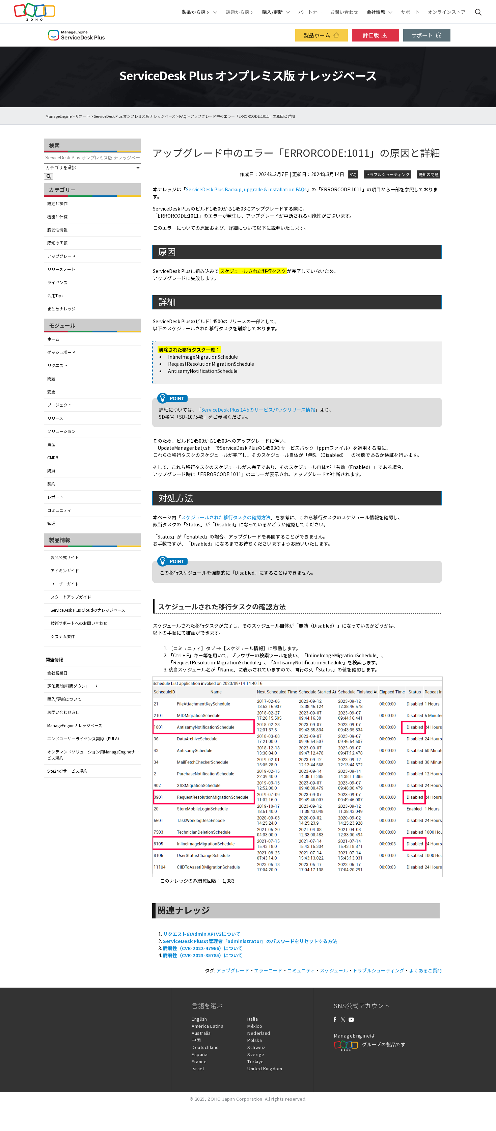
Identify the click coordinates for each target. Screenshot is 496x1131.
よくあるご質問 (425, 970)
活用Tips (55, 296)
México (254, 1026)
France (199, 1061)
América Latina (207, 1026)
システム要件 (63, 636)
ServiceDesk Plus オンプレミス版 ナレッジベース (134, 116)
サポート (410, 11)
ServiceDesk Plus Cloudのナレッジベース (88, 610)
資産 (51, 444)
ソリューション (61, 431)
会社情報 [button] (375, 11)
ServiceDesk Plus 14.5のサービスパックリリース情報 (258, 409)
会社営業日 (57, 673)
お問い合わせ (344, 11)
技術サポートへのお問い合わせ (79, 623)
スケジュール (334, 970)
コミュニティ (59, 510)
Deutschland (205, 1047)
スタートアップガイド (71, 597)
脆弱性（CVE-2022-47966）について (203, 948)
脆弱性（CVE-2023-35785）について (203, 955)
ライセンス (57, 282)
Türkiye (255, 1061)
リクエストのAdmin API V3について (202, 934)
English (199, 1019)
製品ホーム (316, 35)
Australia (201, 1033)
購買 (51, 471)
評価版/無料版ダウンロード (72, 686)
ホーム (53, 339)
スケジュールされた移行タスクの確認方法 (226, 517)
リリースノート (61, 269)
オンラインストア (447, 11)
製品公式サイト (65, 557)
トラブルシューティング (387, 174)
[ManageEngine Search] (478, 12)
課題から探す (240, 11)
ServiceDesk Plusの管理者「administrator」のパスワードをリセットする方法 (250, 941)
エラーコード (268, 970)
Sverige (256, 1054)
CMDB (52, 457)
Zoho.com (34, 12)
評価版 (371, 35)
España (200, 1054)
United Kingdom (264, 1068)
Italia (252, 1019)
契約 (51, 484)
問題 (51, 379)
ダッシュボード (61, 352)
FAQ (183, 116)
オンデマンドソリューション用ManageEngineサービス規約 (93, 755)
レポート (55, 497)
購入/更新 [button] (272, 11)
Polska (254, 1040)
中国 (196, 1040)
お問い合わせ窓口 (63, 712)
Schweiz (256, 1047)
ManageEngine (59, 116)
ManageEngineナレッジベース (74, 725)
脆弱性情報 (57, 230)
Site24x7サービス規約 (67, 771)
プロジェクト (59, 405)
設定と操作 (57, 203)
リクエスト (57, 365)
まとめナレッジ (61, 309)
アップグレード (61, 256)
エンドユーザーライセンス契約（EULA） (84, 739)
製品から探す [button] (196, 11)
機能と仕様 (57, 217)
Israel (198, 1068)
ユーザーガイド (65, 584)
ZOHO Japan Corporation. (236, 1099)
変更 (51, 392)
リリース (55, 418)
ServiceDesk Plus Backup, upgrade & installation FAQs (246, 189)
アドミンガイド (65, 571)
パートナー (310, 11)
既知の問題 (57, 243)
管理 (51, 523)
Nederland (258, 1033)
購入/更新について (64, 699)
